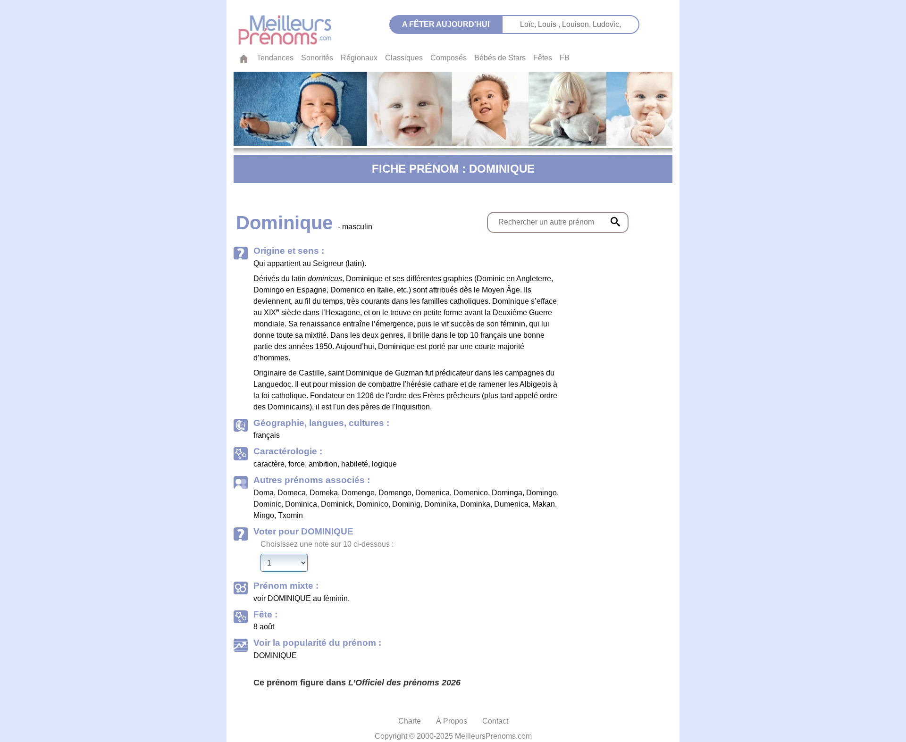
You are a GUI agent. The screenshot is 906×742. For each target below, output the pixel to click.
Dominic (267, 504)
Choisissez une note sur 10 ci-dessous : (327, 544)
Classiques (404, 58)
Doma (263, 493)
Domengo (394, 493)
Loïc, (529, 24)
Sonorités (317, 58)
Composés (448, 58)
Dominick (336, 504)
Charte (409, 721)
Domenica (432, 493)
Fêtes (542, 58)
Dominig (406, 504)
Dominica (301, 504)
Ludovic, (607, 24)
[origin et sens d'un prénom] (615, 222)
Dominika (440, 504)
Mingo (263, 515)
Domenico (470, 493)
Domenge (358, 493)
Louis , (550, 24)
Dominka (475, 504)
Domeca (291, 493)
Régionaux (359, 58)
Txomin (290, 515)
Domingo (541, 493)
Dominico (372, 504)
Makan (543, 504)
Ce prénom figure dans (357, 682)
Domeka (324, 493)
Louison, (577, 24)
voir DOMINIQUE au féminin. (301, 598)
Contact (495, 721)
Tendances (275, 58)
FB (565, 58)
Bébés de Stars (500, 58)
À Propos (451, 721)
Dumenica (511, 504)
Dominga (507, 493)
